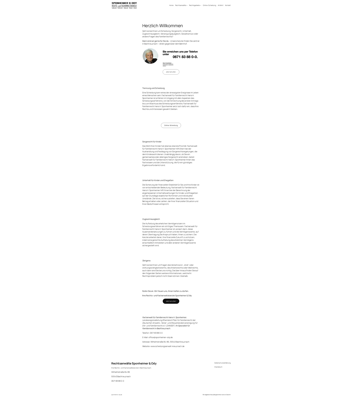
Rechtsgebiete (194, 5)
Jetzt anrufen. (171, 72)
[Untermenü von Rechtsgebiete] (200, 5)
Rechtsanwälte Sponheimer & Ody (133, 363)
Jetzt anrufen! (171, 301)
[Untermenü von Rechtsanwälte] (186, 5)
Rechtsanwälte (180, 5)
